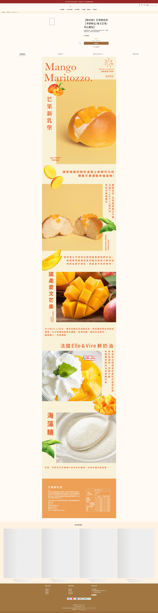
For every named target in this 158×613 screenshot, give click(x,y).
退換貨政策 (70, 592)
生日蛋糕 (83, 9)
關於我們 (95, 9)
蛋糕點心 (89, 9)
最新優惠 (62, 9)
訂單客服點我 (94, 589)
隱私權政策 (70, 593)
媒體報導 (47, 592)
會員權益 (70, 589)
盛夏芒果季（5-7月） (15, 12)
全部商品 (3, 12)
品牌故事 (47, 589)
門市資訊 (47, 590)
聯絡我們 (96, 43)
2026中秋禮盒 (69, 9)
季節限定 (8, 12)
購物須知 (70, 590)
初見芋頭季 (77, 9)
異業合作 (47, 593)
